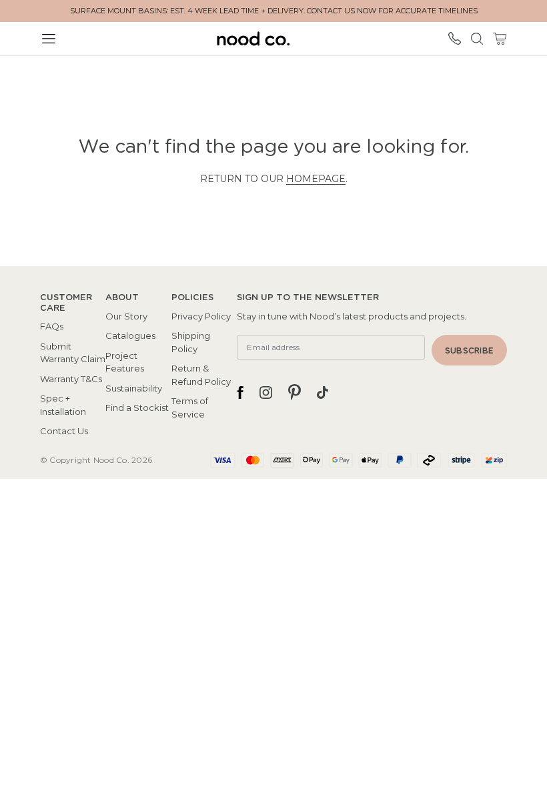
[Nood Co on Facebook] (240, 392)
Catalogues (130, 335)
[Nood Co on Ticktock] (322, 392)
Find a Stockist (137, 407)
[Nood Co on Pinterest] (294, 392)
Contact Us (64, 431)
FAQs (51, 326)
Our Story (126, 316)
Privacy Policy (201, 316)
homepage (316, 179)
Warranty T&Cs (71, 378)
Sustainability (133, 388)
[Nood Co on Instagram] (265, 392)
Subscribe (469, 351)
